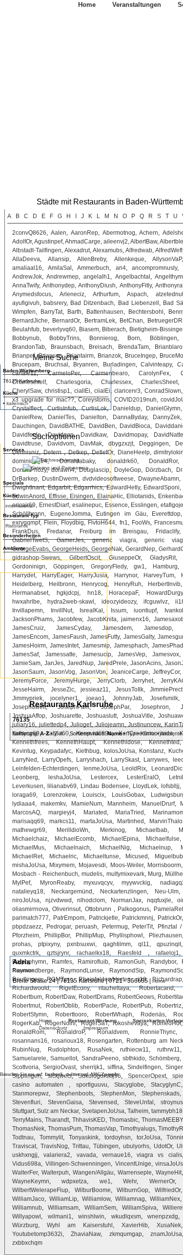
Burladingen (119, 364)
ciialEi (102, 390)
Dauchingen (28, 426)
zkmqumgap (125, 1234)
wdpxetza (74, 1181)
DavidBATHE (66, 426)
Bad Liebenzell (138, 303)
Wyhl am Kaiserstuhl (80, 1225)
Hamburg (165, 566)
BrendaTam (133, 347)
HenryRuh (128, 584)
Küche (148, 733)
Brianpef (23, 355)
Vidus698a (26, 1163)
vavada (86, 1155)
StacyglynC (166, 1084)
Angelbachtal (132, 276)
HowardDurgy (164, 592)
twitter (73, 1074)
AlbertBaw (143, 241)
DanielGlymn (163, 408)
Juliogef (80, 724)
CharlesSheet (159, 382)
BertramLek (99, 320)
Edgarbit (59, 487)
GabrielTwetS (30, 540)
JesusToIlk (129, 689)
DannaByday (130, 417)
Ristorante (16, 525)
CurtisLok (94, 408)
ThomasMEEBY (162, 1119)
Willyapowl (26, 1216)
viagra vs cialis (159, 1155)
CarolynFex (154, 373)
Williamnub (27, 1207)
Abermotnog (118, 232)
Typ (131, 733)
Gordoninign (28, 566)
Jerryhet (142, 680)
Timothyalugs (137, 1128)
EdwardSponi (161, 487)
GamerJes (70, 540)
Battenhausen (104, 311)
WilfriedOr (168, 1190)
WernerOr (162, 1181)
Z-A (58, 733)
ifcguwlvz (155, 601)
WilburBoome (93, 1190)
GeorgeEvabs (30, 549)
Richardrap (167, 979)
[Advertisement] (53, 624)
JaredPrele (112, 663)
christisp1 (57, 390)
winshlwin (91, 1216)
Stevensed (103, 1102)
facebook (54, 1074)
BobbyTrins (64, 338)
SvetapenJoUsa (103, 1111)
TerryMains (26, 1119)
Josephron (155, 707)
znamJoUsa (166, 1234)
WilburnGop (132, 1190)
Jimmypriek (27, 698)
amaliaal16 (27, 267)
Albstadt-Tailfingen (36, 250)
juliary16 (23, 724)
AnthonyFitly (136, 285)
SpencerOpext (147, 1076)
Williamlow (96, 1198)
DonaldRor (163, 461)
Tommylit (51, 1137)
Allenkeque (129, 259)
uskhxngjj (25, 1155)
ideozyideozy (119, 601)
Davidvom (60, 443)
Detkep (77, 452)
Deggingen (154, 443)
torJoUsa (149, 1137)
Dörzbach (158, 469)
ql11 (143, 944)
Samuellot (63, 1058)
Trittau (80, 1146)
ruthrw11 (168, 1049)
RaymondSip (126, 970)
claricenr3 (127, 390)
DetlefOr (102, 452)
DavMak (91, 443)
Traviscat (24, 1146)
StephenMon (118, 1093)
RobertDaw (60, 996)
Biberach (114, 329)
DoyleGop (127, 469)
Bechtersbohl (145, 311)
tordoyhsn (117, 1137)
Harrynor (125, 575)
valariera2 (56, 1155)
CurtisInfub (61, 408)
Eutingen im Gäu (121, 513)
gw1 (139, 566)
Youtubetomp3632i (37, 1234)
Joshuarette (65, 715)
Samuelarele (29, 1058)
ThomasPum (64, 1128)
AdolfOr (22, 241)
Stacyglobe (129, 1084)
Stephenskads (161, 1093)
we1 (105, 1181)
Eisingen (81, 496)
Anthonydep (58, 285)
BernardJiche (30, 320)
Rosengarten (104, 1040)
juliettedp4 (53, 724)
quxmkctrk (25, 953)
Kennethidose (122, 742)
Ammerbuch (93, 267)
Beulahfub (26, 329)
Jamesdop (158, 628)
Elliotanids (140, 496)
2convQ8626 (29, 232)
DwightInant (28, 487)
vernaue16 (116, 1155)
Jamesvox (165, 654)
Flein (50, 522)
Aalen (58, 232)
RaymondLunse (82, 970)
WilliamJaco (28, 1198)
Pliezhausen (165, 935)
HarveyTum (158, 575)
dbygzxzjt (120, 443)
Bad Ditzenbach (92, 303)
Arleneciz (72, 294)
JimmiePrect (166, 689)
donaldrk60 (122, 461)
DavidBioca (135, 426)
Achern (148, 232)
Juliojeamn (109, 724)
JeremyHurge (72, 680)
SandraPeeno (100, 1058)
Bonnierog (103, 338)
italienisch (17, 403)
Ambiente (171, 733)
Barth (74, 311)
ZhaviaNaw (86, 1234)
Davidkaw (93, 434)
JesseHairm (28, 689)
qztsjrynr (58, 953)
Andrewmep (62, 276)
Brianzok (109, 355)
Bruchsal (56, 364)
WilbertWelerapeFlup (40, 1190)
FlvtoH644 (101, 522)
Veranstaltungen (136, 4)
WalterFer (25, 1172)
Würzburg (25, 1225)
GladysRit (163, 557)
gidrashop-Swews (36, 557)
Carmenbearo (109, 373)
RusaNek (99, 1049)
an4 (121, 267)
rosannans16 (29, 1040)
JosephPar (115, 707)
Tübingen (106, 1146)
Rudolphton (63, 1049)
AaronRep (84, 232)
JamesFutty (105, 636)
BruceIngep (140, 355)
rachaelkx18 (93, 953)
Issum (118, 610)
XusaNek (169, 1225)
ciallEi (82, 390)
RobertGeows (136, 996)
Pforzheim (25, 935)
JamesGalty (138, 636)
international (19, 505)
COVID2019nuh (135, 399)
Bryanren (85, 364)
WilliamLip (63, 1198)
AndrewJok (27, 276)
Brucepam (26, 364)
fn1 (124, 522)
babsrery (54, 303)
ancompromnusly (154, 267)
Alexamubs (107, 250)
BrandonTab (28, 347)
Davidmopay (130, 434)
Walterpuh (55, 1172)
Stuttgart (23, 1111)
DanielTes (61, 417)
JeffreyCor (166, 671)
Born (133, 338)
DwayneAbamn (158, 478)
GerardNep (140, 549)
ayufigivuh (26, 303)
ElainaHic (110, 496)
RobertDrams (96, 996)
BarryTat (51, 311)
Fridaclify (167, 531)
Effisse (57, 496)
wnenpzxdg (162, 1216)
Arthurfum (106, 294)
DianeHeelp (134, 452)
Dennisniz (25, 452)
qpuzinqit (169, 944)
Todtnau (23, 1137)
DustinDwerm (60, 478)
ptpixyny (49, 944)
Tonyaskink (84, 1137)
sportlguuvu (91, 1084)
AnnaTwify (25, 285)
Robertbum (27, 996)
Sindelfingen (144, 1067)
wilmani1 (60, 1216)
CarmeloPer (64, 373)
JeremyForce (29, 680)
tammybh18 (167, 1111)
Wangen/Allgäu (93, 1172)
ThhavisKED (88, 1119)
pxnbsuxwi (81, 944)
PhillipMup (90, 935)
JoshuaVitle (137, 715)
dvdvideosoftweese (108, 478)
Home (87, 4)
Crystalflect (26, 408)
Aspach (137, 294)
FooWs (141, 522)
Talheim (137, 1111)
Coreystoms (94, 399)
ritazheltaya (114, 988)
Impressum (95, 1028)
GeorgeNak (106, 549)
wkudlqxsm (126, 1216)
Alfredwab (138, 250)
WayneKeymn (30, 1181)
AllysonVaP (167, 259)
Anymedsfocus (31, 294)
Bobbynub (26, 338)
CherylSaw (26, 390)
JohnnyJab (127, 698)
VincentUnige (133, 1163)
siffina (115, 1067)
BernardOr (66, 320)
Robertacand (156, 988)
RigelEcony (74, 988)
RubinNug (26, 1049)
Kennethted (164, 742)
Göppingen (68, 566)
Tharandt (57, 1119)
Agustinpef (48, 241)
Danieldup (127, 408)
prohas (21, 944)
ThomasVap (100, 1128)
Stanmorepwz (30, 1093)
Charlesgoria (73, 382)
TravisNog (54, 1146)
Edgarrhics (88, 487)
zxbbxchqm (27, 1242)
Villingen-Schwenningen (78, 1163)
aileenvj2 (115, 241)
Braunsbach (67, 347)
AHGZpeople (104, 1074)
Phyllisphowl (126, 935)
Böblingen (163, 338)
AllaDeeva (26, 259)
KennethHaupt (75, 742)
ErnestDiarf (54, 505)
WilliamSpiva (139, 1207)
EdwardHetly (123, 487)
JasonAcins (145, 663)
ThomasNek (28, 1128)
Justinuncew (144, 724)
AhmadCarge (83, 241)
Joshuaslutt (101, 715)
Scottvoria (25, 1067)
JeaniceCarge (129, 671)
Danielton (93, 417)
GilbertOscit (84, 557)
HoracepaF (123, 592)
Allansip (58, 259)
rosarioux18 (67, 1040)
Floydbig (72, 522)
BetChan (131, 320)
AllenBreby (91, 259)
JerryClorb (111, 680)
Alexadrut (77, 250)
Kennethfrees (30, 742)
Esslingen (144, 505)
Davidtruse (26, 443)
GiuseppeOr (125, 557)
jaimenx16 (135, 619)
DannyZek (166, 417)
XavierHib (135, 1225)
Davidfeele (26, 434)
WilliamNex (165, 1198)
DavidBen (102, 426)
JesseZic (62, 689)
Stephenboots (74, 1093)
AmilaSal (60, 267)
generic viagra (114, 540)
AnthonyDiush (97, 285)
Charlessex (116, 382)
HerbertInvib (164, 584)
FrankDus (25, 531)
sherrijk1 (91, 1067)
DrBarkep (25, 478)
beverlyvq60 (59, 329)
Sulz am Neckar (58, 1111)
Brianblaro (169, 347)
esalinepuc (87, 505)
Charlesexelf (29, 382)
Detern (53, 452)
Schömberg (164, 1058)
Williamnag (130, 1198)
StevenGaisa (65, 1102)
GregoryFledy (108, 566)
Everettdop (166, 513)
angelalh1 (96, 276)
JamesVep (131, 654)
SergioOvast (59, 1067)
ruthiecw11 (134, 1049)
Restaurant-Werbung (92, 1020)
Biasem (89, 329)
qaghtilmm (117, 944)
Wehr (130, 1181)
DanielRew (26, 417)
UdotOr (163, 1146)
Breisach (100, 347)
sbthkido (133, 1058)
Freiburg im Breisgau (113, 531)
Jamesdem (117, 628)
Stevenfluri (26, 1102)
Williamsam (63, 1207)
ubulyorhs (136, 1146)
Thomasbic (123, 1119)
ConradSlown (162, 390)
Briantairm (80, 355)
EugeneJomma (70, 513)
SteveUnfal (139, 1102)
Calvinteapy (156, 364)
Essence (116, 505)
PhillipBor (57, 935)
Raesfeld (133, 953)
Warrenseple (135, 1172)
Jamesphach (131, 645)
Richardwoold (30, 988)
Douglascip (94, 469)
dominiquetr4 (29, 461)
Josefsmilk (164, 698)
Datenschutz (53, 1028)
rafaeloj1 (167, 953)
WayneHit (169, 1172)
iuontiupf (145, 610)
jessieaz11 (95, 689)
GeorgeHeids (70, 549)
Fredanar (59, 531)
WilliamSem (100, 1207)
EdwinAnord (28, 496)
